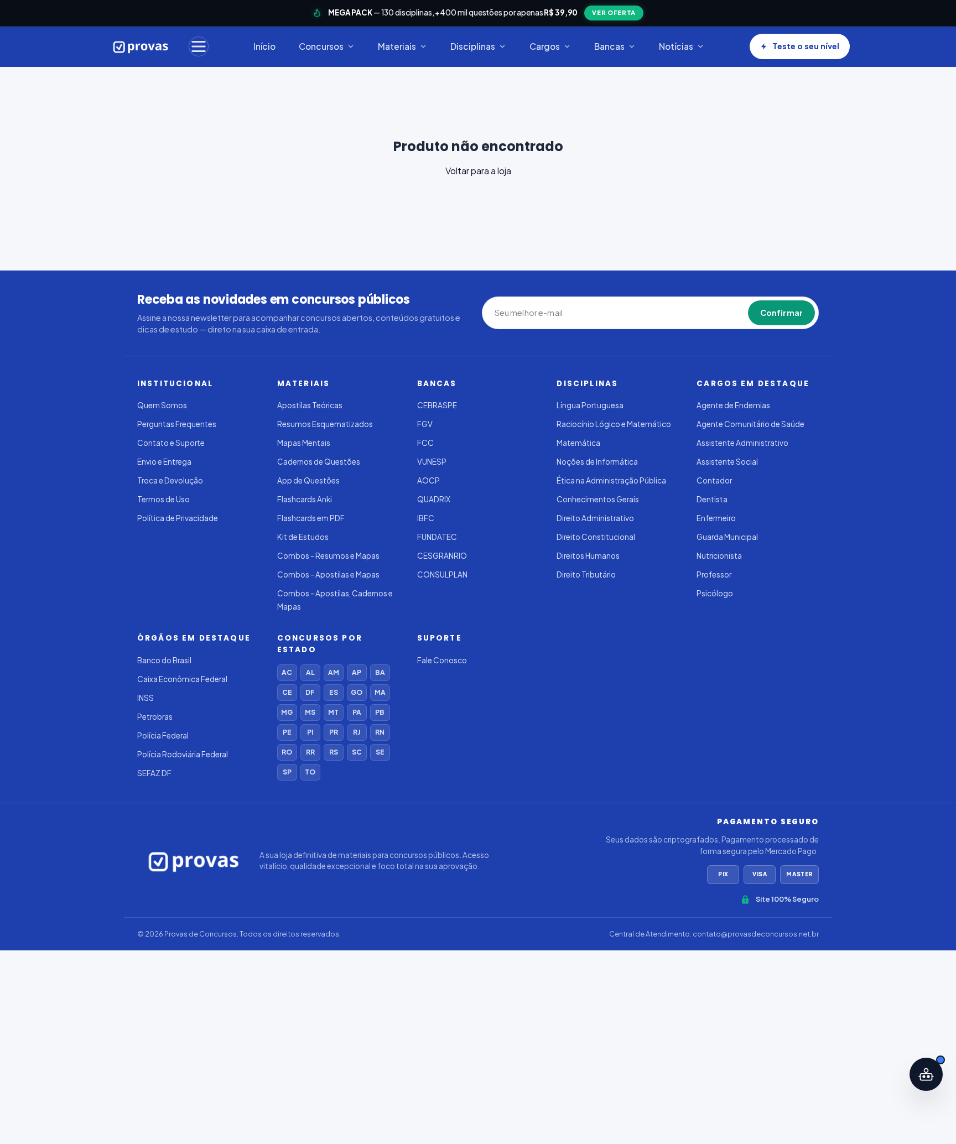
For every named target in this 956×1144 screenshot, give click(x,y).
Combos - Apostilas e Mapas (328, 574)
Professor (714, 574)
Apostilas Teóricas (309, 405)
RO (287, 752)
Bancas (609, 46)
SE (380, 752)
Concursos (321, 46)
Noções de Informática (597, 461)
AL (310, 672)
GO (356, 692)
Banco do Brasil (164, 660)
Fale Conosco (442, 660)
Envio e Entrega (164, 461)
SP (287, 772)
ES (333, 692)
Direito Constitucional (596, 537)
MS (310, 712)
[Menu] (199, 46)
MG (287, 712)
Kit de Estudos (303, 537)
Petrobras (155, 716)
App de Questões (308, 480)
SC (357, 752)
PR (333, 732)
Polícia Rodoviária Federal (182, 754)
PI (310, 732)
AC (287, 672)
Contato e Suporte (171, 443)
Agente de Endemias (733, 405)
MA (380, 692)
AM (333, 672)
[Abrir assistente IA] (926, 1074)
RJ (356, 732)
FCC (425, 443)
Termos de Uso (163, 499)
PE (287, 732)
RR (310, 752)
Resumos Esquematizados (325, 424)
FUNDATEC (437, 537)
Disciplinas (472, 46)
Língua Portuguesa (590, 405)
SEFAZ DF (154, 773)
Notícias (676, 46)
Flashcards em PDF (311, 518)
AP (356, 672)
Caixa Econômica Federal (182, 679)
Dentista (712, 499)
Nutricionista (719, 555)
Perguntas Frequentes (176, 424)
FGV (425, 424)
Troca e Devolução (170, 480)
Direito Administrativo (595, 518)
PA (356, 712)
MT (333, 712)
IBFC (425, 518)
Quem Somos (162, 405)
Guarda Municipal (727, 537)
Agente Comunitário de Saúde (750, 424)
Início (264, 46)
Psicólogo (715, 593)
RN (380, 732)
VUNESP (431, 461)
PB (380, 712)
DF (310, 692)
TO (310, 772)
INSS (145, 698)
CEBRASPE (437, 405)
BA (380, 672)
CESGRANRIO (442, 555)
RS (333, 752)
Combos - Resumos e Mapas (328, 555)
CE (287, 692)
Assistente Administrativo (742, 443)
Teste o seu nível (805, 46)
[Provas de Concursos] (140, 46)
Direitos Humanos (588, 555)
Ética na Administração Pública (611, 480)
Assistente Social (727, 461)
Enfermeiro (716, 518)
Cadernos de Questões (318, 461)
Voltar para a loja (478, 170)
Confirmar (781, 313)
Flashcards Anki (304, 499)
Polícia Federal (163, 735)
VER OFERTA (614, 12)
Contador (714, 480)
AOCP (428, 480)
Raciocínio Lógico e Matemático (614, 424)
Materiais (397, 46)
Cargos (544, 46)
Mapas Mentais (303, 443)
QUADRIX (433, 499)
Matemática (578, 443)
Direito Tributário (586, 574)
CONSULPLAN (442, 574)
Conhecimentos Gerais (598, 499)
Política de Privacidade (177, 518)
